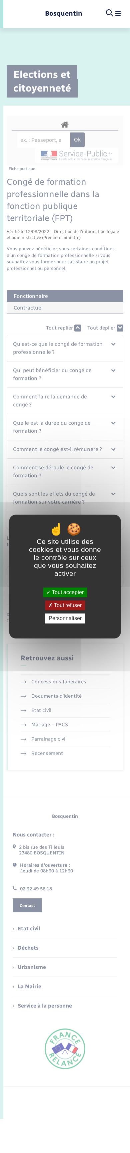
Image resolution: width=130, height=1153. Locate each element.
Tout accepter (67, 592)
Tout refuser (67, 605)
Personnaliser (65, 618)
